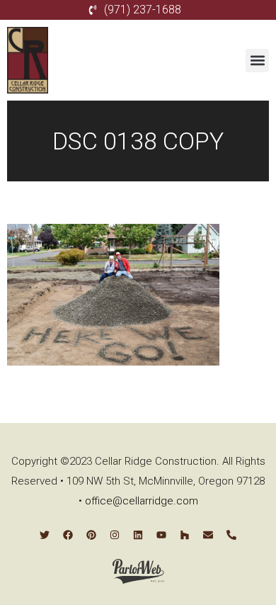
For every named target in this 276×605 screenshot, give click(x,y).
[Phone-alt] (231, 535)
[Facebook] (68, 535)
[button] (257, 60)
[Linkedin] (138, 535)
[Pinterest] (91, 535)
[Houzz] (185, 535)
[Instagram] (115, 535)
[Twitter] (44, 535)
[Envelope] (208, 535)
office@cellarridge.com (141, 500)
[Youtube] (161, 535)
